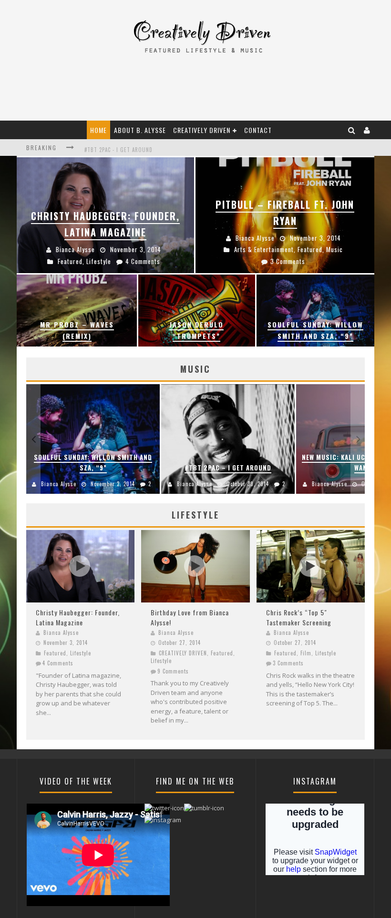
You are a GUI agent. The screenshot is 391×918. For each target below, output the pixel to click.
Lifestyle (80, 653)
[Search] (352, 130)
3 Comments (288, 663)
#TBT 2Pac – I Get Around (228, 467)
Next (357, 439)
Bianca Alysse (58, 484)
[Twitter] (164, 810)
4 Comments (57, 663)
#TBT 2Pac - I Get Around (118, 148)
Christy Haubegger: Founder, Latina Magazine (78, 617)
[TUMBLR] (204, 810)
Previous (33, 439)
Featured (55, 653)
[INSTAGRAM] (162, 822)
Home (98, 130)
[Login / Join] (367, 130)
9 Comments (173, 671)
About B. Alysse (140, 130)
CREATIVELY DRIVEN (201, 130)
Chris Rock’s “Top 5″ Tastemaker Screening (298, 617)
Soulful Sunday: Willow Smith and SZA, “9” (93, 462)
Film (305, 653)
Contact (258, 130)
